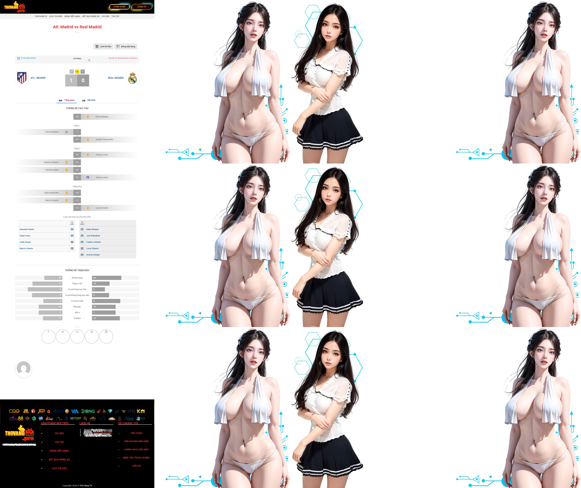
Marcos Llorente (52, 200)
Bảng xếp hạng (128, 46)
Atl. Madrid (38, 77)
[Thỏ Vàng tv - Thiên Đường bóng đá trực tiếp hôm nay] (17, 7)
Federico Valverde (93, 242)
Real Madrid (116, 77)
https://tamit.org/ (103, 432)
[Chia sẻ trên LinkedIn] (106, 336)
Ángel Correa (25, 236)
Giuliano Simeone (51, 162)
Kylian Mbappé (102, 117)
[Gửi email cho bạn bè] (77, 336)
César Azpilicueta (51, 193)
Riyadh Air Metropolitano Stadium (123, 58)
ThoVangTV (9, 444)
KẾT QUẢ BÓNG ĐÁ (91, 16)
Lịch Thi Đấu (55, 16)
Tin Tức (115, 16)
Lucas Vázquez (102, 208)
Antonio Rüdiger (93, 255)
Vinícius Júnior (102, 155)
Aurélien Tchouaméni (104, 139)
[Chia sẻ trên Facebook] (48, 336)
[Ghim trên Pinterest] (92, 336)
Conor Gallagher (52, 132)
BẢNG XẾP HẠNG (72, 16)
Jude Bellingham (93, 236)
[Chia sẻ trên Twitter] (63, 336)
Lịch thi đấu (105, 46)
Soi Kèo (105, 16)
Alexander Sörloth (27, 229)
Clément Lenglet (52, 170)
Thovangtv (41, 16)
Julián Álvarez (25, 242)
